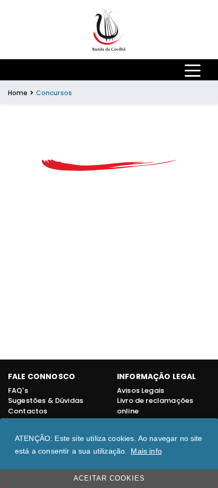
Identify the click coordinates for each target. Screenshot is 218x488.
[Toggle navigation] (192, 69)
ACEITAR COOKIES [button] (109, 478)
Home (18, 92)
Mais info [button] (146, 451)
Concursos (54, 92)
